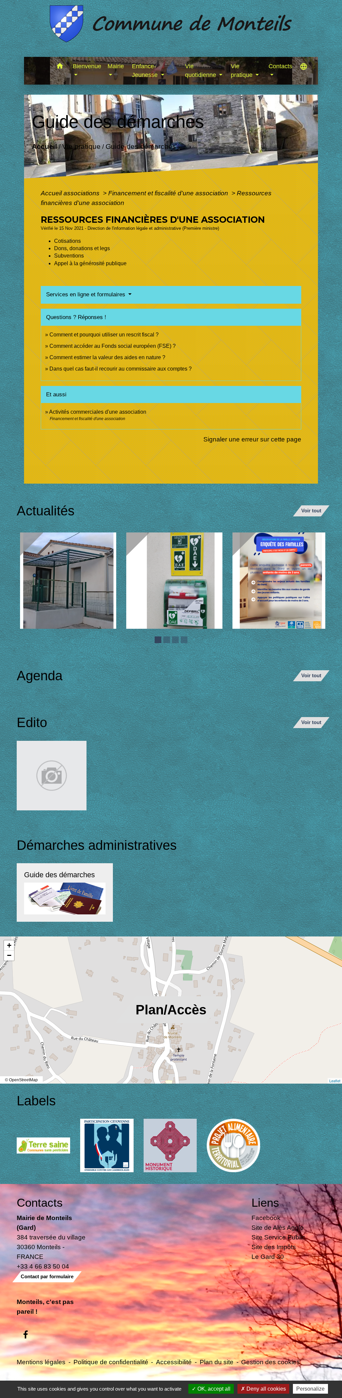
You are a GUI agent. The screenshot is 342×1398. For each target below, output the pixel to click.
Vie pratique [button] (242, 70)
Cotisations (67, 241)
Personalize (310, 1389)
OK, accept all (213, 1389)
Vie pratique (81, 146)
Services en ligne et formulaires (86, 294)
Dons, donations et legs (82, 248)
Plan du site (216, 1362)
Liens (265, 1202)
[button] (60, 67)
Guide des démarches (140, 146)
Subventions (69, 256)
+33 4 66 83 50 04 (43, 1266)
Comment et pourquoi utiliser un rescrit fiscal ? (104, 334)
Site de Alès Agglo (277, 1227)
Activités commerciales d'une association (97, 412)
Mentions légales (41, 1362)
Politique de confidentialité (110, 1362)
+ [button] (9, 945)
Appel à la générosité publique (90, 263)
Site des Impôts (273, 1247)
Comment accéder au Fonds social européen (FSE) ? (112, 346)
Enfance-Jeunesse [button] (145, 70)
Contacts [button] (280, 66)
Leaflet (334, 1080)
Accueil (44, 146)
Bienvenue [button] (87, 66)
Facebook (266, 1217)
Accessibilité (174, 1362)
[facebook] (25, 1335)
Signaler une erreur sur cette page (252, 439)
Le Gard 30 (267, 1256)
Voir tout (311, 510)
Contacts (40, 1202)
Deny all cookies (265, 1389)
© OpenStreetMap (21, 1080)
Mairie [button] (116, 66)
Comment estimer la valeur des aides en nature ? (107, 357)
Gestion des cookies (270, 1362)
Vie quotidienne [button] (201, 70)
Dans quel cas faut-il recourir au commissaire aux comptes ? (120, 369)
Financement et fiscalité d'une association (169, 193)
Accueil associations (71, 193)
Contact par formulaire (47, 1276)
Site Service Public (278, 1237)
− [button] (9, 955)
